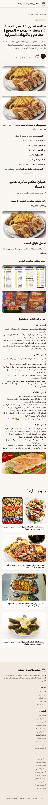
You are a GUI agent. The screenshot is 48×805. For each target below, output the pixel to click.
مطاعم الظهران (41, 738)
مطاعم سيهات (41, 759)
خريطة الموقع (41, 705)
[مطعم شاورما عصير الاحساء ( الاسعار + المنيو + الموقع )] (24, 108)
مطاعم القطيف (41, 735)
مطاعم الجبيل (41, 732)
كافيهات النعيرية (40, 785)
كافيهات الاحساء (40, 745)
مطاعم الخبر (42, 715)
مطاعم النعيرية (41, 765)
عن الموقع (42, 698)
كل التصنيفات (41, 695)
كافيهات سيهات (40, 772)
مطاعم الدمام (41, 719)
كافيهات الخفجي (40, 778)
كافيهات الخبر (41, 722)
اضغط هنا (28, 172)
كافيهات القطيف (40, 748)
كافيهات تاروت (41, 788)
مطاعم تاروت (41, 782)
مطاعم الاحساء (33, 14)
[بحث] (4, 4)
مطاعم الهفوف (41, 762)
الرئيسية (43, 14)
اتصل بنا (43, 701)
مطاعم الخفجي (41, 769)
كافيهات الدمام (41, 728)
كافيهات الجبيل (41, 741)
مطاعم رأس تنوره (40, 775)
